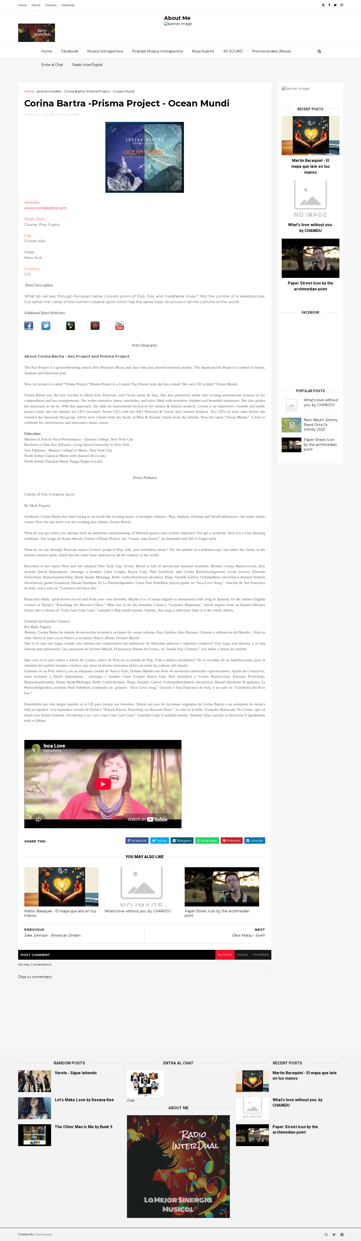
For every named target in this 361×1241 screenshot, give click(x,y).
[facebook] (329, 5)
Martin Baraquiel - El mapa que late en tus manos (60, 913)
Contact (51, 5)
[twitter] (335, 5)
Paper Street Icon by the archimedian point (217, 913)
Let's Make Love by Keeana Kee (84, 1100)
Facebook (69, 51)
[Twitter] (46, 329)
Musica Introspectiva (105, 51)
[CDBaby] (70, 329)
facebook (261, 954)
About (36, 5)
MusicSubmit (203, 51)
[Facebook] (28, 329)
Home (22, 5)
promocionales (49, 91)
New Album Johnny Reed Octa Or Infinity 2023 (321, 425)
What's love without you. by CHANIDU (137, 911)
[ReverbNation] (95, 329)
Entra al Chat (52, 65)
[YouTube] (119, 329)
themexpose (43, 1234)
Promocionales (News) (271, 51)
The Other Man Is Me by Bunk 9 (83, 1127)
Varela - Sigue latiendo (76, 1073)
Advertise (67, 5)
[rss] (323, 5)
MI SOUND (233, 51)
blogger (225, 954)
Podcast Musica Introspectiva (157, 51)
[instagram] (341, 5)
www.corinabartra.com (45, 208)
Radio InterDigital (87, 65)
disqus (242, 954)
